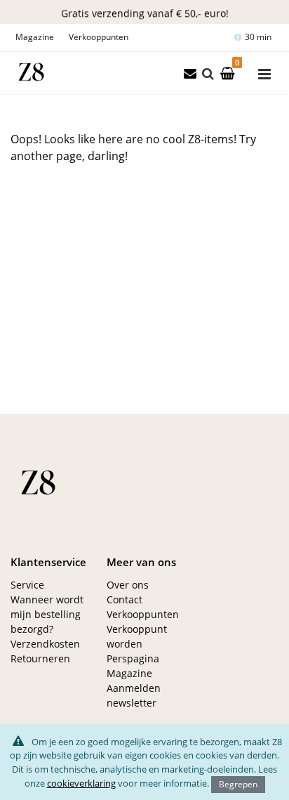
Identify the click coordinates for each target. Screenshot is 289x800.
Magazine (34, 37)
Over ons (128, 584)
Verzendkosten (45, 643)
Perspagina (133, 658)
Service (27, 584)
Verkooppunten (98, 37)
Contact (124, 599)
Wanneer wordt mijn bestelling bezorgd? (47, 614)
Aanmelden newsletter (134, 695)
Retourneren (40, 658)
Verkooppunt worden (137, 636)
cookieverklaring (81, 783)
